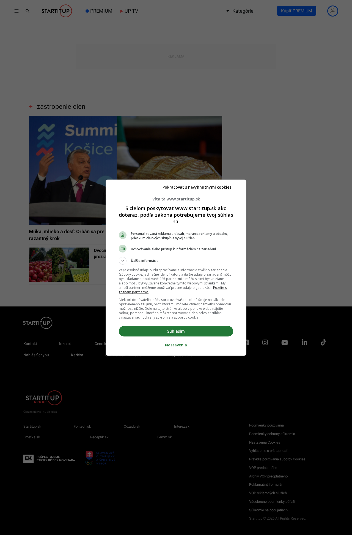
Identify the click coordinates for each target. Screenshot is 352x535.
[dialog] (176, 268)
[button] (176, 261)
